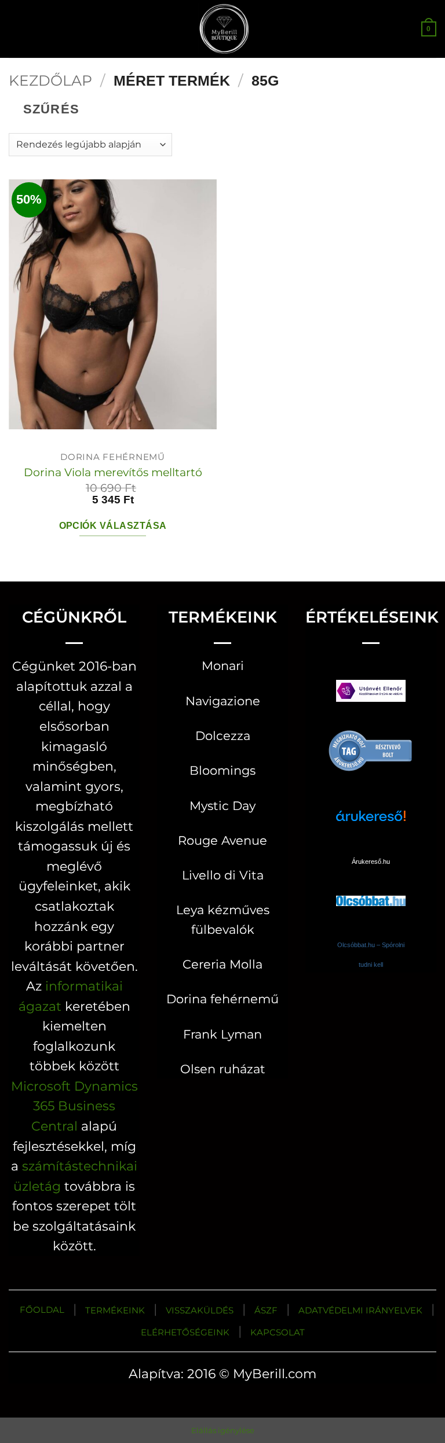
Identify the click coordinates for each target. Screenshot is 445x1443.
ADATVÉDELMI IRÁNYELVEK (360, 1310)
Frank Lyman (222, 1034)
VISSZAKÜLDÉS (200, 1310)
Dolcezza (222, 735)
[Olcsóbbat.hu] (371, 890)
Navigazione (222, 701)
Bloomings (222, 770)
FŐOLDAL (42, 1309)
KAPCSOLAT (277, 1332)
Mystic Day (222, 805)
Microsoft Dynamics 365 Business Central (74, 1105)
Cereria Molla (222, 964)
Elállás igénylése (222, 1430)
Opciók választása (113, 526)
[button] (18, 29)
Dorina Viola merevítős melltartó (113, 472)
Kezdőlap (50, 80)
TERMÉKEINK (115, 1310)
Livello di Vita (223, 875)
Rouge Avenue (222, 840)
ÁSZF (266, 1310)
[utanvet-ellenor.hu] (371, 693)
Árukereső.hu (371, 861)
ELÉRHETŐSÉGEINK (185, 1332)
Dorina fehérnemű (222, 999)
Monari (223, 665)
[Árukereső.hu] (370, 749)
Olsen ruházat (222, 1069)
